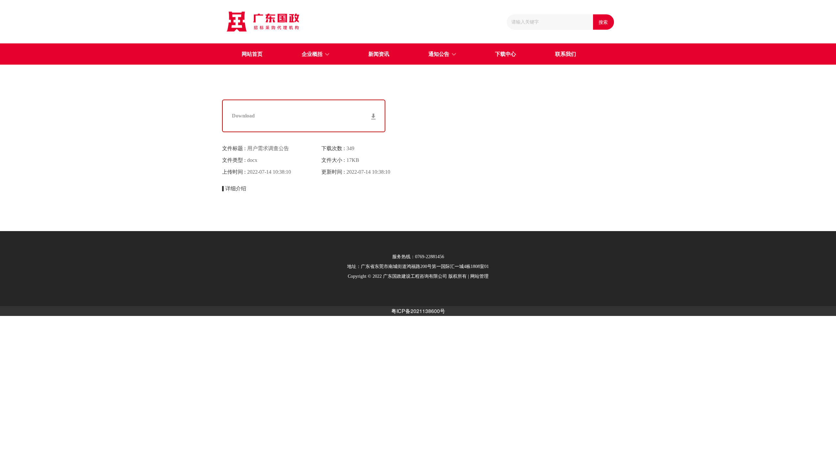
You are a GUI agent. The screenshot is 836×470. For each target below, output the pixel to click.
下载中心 (505, 54)
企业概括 (312, 54)
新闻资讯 (378, 54)
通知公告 (438, 54)
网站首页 (252, 54)
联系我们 (565, 54)
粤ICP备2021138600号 (418, 311)
